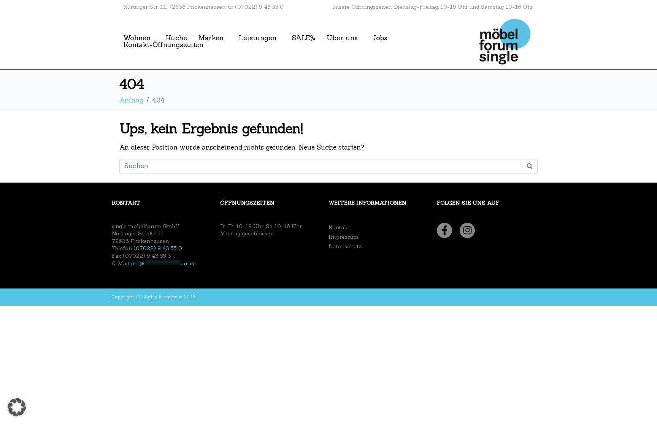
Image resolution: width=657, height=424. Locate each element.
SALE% (303, 38)
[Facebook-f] (444, 230)
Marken (211, 38)
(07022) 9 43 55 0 (157, 248)
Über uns (342, 38)
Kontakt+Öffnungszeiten (163, 44)
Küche (176, 38)
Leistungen (257, 38)
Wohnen (137, 38)
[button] (16, 407)
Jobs (380, 38)
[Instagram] (467, 230)
